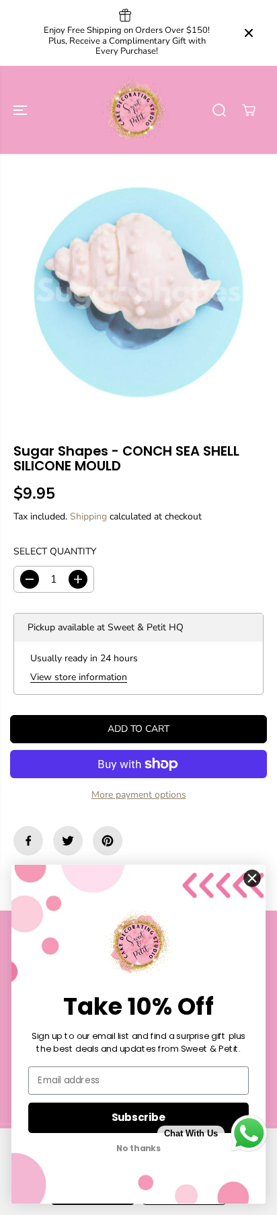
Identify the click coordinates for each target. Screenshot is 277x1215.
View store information (78, 677)
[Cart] (249, 110)
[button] (21, 110)
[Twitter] (68, 840)
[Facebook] (28, 840)
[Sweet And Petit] (135, 110)
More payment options (138, 794)
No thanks (138, 1148)
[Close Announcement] (249, 33)
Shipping (88, 516)
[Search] (219, 110)
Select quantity (54, 551)
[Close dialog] (252, 878)
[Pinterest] (107, 840)
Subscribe (138, 1117)
